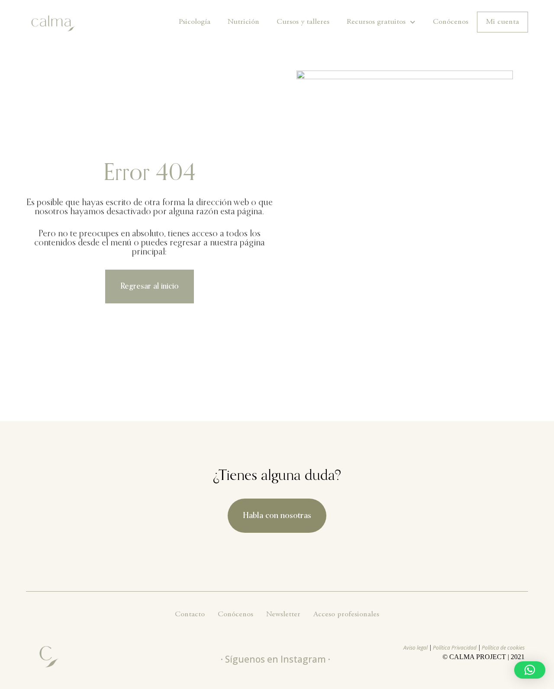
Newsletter (283, 614)
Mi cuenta (502, 22)
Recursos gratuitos (376, 22)
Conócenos (450, 22)
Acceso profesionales (346, 614)
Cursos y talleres (303, 22)
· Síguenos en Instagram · (275, 659)
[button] (529, 670)
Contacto (190, 614)
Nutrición (243, 22)
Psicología (194, 22)
